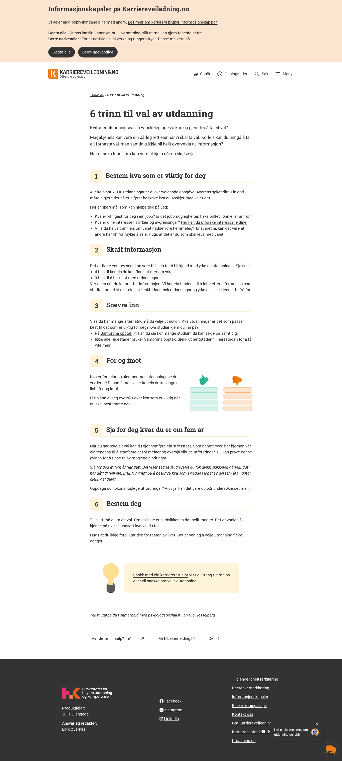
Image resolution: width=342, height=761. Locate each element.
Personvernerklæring (250, 688)
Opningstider (236, 73)
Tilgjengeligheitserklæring (255, 679)
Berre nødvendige (97, 52)
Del (211, 638)
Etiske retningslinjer (249, 705)
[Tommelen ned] (142, 638)
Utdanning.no (244, 740)
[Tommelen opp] (130, 638)
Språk (205, 73)
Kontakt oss (242, 714)
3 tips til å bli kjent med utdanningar (126, 277)
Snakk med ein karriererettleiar (160, 575)
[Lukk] (317, 724)
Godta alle (62, 52)
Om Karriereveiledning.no (254, 723)
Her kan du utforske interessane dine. (214, 222)
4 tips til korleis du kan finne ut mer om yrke (133, 271)
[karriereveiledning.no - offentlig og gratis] (83, 74)
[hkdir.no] (87, 693)
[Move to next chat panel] (330, 749)
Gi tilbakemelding (174, 638)
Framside (97, 95)
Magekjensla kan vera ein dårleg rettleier (129, 137)
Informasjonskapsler (250, 696)
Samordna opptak (116, 333)
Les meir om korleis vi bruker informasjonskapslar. (173, 22)
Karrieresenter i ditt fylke (254, 731)
